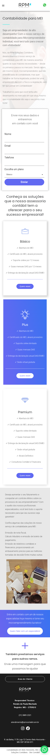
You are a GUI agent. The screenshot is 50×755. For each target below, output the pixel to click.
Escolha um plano (14, 169)
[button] (3, 5)
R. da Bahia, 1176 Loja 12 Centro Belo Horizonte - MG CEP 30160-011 (25, 740)
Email (7, 145)
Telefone (9, 157)
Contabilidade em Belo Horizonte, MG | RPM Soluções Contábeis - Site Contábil (25, 751)
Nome (7, 134)
